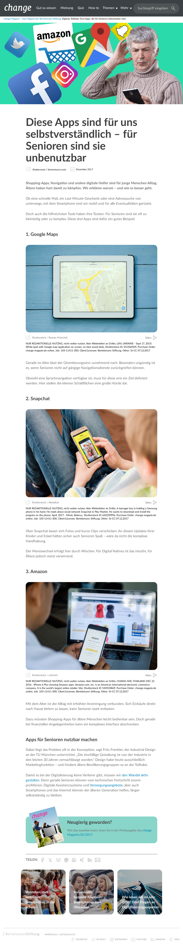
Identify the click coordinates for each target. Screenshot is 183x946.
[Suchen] (172, 8)
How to (93, 8)
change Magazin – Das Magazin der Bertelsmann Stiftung (32, 19)
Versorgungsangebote (106, 785)
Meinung (67, 8)
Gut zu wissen (46, 8)
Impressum (51, 934)
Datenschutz (67, 934)
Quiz (81, 8)
